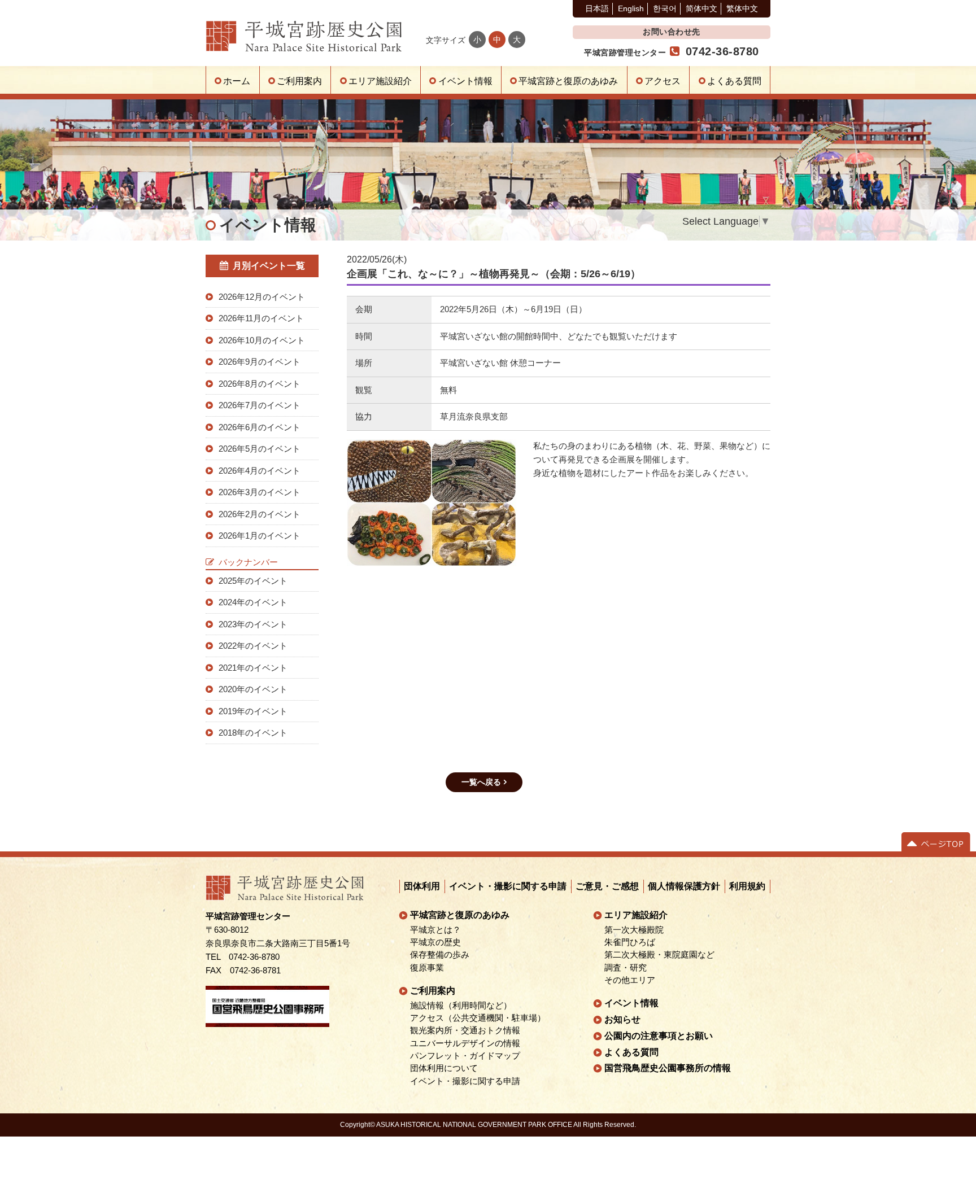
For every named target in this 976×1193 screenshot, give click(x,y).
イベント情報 (465, 81)
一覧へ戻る (481, 781)
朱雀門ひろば (629, 942)
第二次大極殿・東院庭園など (659, 954)
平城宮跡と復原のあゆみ (568, 81)
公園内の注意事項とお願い (658, 1036)
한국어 (665, 8)
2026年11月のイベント (261, 318)
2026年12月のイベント (262, 296)
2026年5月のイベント (259, 448)
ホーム (236, 81)
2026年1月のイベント (259, 535)
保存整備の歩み (440, 954)
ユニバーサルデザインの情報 (466, 1043)
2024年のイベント (253, 602)
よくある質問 (734, 81)
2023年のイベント (253, 624)
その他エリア (629, 980)
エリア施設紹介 (380, 81)
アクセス (662, 81)
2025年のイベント (253, 580)
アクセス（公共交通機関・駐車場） (478, 1017)
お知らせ (622, 1019)
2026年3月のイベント (259, 492)
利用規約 (748, 886)
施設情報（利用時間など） (461, 1005)
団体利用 (422, 886)
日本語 (597, 8)
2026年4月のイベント (259, 470)
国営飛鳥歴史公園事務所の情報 (667, 1068)
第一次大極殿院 (634, 929)
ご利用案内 (299, 81)
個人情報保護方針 (684, 886)
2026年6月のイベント (259, 427)
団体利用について (444, 1068)
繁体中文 (742, 8)
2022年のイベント (253, 645)
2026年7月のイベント (259, 405)
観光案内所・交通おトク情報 (466, 1030)
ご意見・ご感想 (607, 886)
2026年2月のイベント (259, 514)
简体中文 (701, 8)
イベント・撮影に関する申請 (508, 886)
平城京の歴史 (436, 942)
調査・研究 (625, 967)
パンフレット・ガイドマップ (466, 1055)
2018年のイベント (253, 732)
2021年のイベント (253, 667)
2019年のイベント (253, 711)
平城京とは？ (436, 929)
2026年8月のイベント (259, 383)
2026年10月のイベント (262, 340)
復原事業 (428, 967)
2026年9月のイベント (259, 361)
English (631, 8)
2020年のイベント (253, 689)
